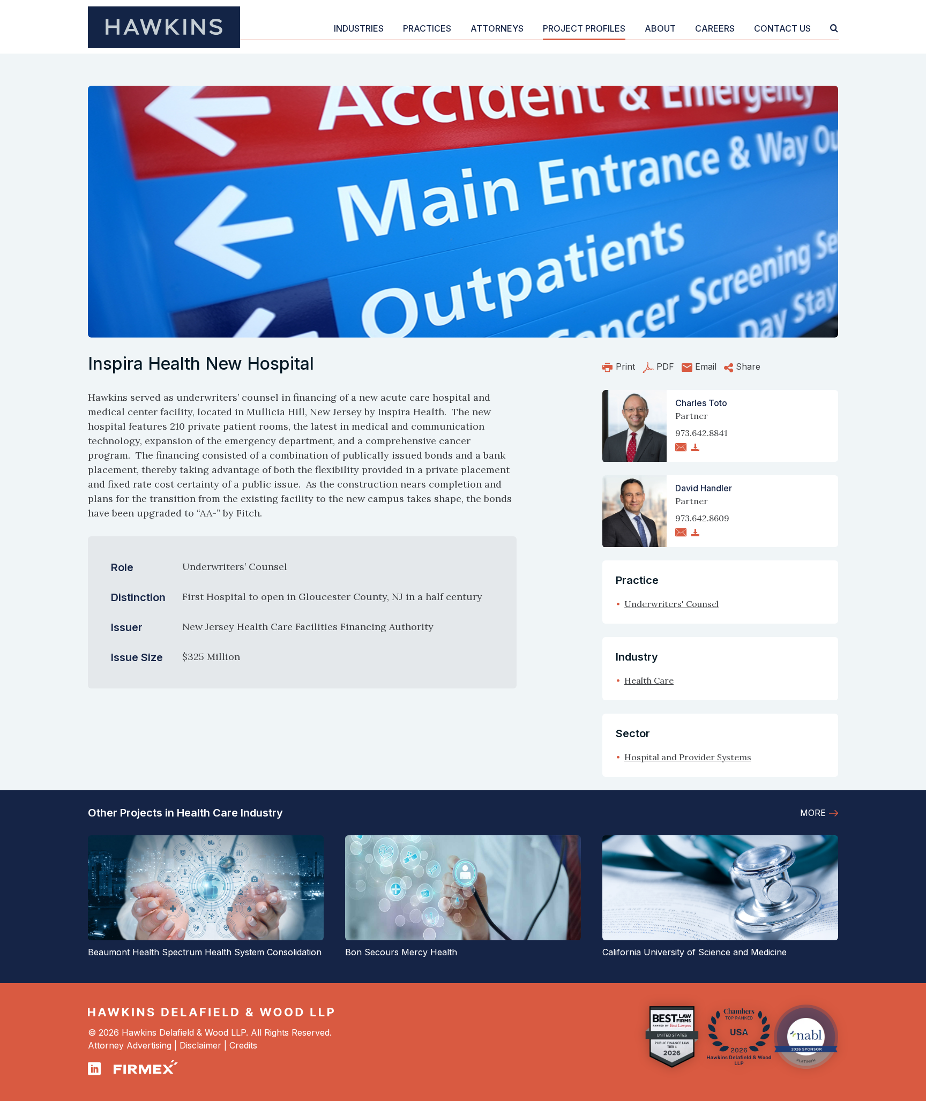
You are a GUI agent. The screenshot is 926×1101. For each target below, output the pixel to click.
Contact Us (782, 28)
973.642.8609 (702, 518)
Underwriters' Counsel (671, 603)
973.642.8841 (701, 433)
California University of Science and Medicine (694, 952)
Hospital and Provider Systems (687, 757)
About (660, 28)
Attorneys (497, 28)
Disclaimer (200, 1045)
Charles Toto (701, 403)
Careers (715, 28)
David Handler (703, 488)
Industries (359, 28)
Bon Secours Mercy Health (401, 952)
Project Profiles (584, 28)
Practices (427, 28)
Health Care (649, 680)
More (813, 812)
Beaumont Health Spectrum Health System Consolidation (205, 952)
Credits (243, 1045)
